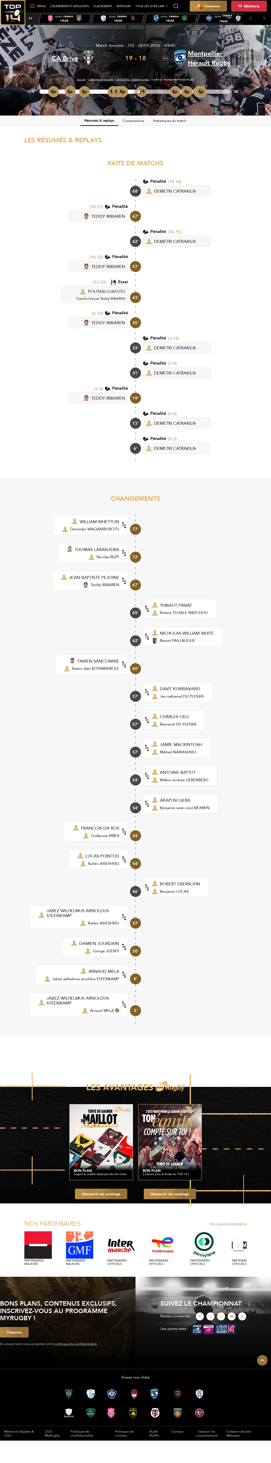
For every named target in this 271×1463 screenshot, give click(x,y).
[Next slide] (264, 18)
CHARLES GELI (174, 716)
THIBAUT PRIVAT (176, 605)
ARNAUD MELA (103, 971)
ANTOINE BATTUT (178, 772)
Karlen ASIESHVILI (103, 863)
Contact (177, 1431)
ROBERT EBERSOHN (180, 883)
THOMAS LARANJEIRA (97, 549)
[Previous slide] (250, 18)
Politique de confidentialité (82, 1433)
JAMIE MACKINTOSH (181, 744)
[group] (65, 18)
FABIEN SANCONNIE (98, 661)
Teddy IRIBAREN (112, 298)
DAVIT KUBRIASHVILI (180, 688)
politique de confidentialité (76, 1343)
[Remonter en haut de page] (262, 1360)
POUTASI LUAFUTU (106, 291)
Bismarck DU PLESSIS (178, 724)
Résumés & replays (99, 120)
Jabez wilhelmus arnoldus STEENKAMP (85, 979)
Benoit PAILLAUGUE (177, 640)
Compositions (133, 120)
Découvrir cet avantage (101, 1194)
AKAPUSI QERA (175, 800)
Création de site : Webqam (239, 1433)
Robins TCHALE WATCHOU (184, 612)
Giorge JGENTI (106, 951)
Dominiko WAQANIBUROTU (94, 529)
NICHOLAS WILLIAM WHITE (187, 633)
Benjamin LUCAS (174, 891)
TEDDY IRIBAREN (108, 216)
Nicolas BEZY (108, 557)
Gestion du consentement (207, 1433)
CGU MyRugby (52, 1433)
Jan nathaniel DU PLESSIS (182, 696)
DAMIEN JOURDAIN (99, 943)
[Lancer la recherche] (176, 6)
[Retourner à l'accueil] (12, 15)
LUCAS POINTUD (102, 855)
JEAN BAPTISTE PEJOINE (94, 577)
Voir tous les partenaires (228, 1223)
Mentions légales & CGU (19, 1433)
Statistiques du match (169, 120)
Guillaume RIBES (105, 835)
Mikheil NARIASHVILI (178, 752)
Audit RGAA (154, 1433)
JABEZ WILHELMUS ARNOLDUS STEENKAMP (78, 913)
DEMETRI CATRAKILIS (175, 191)
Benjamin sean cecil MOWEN (184, 808)
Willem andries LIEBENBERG (184, 780)
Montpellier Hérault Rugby (209, 58)
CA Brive (65, 58)
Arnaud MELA (102, 1010)
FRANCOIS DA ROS (100, 828)
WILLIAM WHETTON (99, 521)
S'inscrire (14, 1332)
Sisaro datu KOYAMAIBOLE (95, 668)
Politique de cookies (124, 1433)
